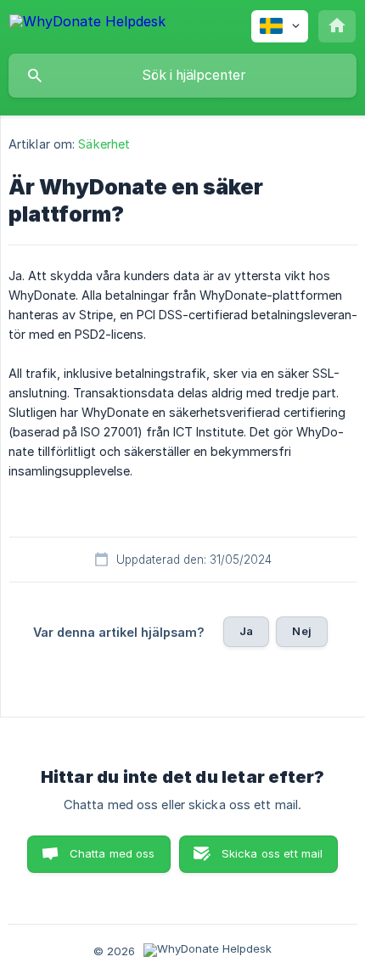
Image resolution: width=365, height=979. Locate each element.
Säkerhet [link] (104, 144)
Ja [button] (246, 631)
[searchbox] (182, 75)
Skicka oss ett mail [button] (272, 853)
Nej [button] (301, 631)
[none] (87, 24)
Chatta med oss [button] (112, 853)
